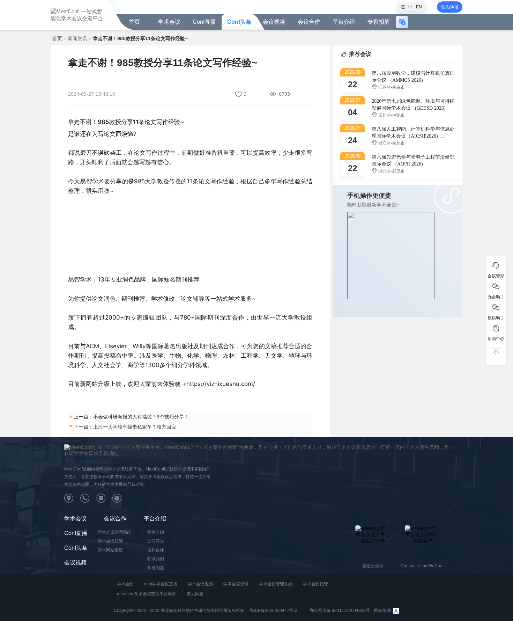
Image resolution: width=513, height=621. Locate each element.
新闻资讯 (77, 38)
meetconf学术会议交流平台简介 (146, 593)
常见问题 (155, 567)
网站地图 (382, 610)
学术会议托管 (110, 541)
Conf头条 (239, 22)
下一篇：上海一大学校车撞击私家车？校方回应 (125, 427)
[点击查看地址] (72, 500)
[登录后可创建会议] (402, 22)
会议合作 (115, 518)
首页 (134, 22)
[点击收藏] (239, 94)
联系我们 (155, 558)
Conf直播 (204, 22)
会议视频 (274, 22)
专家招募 (378, 22)
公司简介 (155, 541)
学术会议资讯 (235, 584)
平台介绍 (155, 518)
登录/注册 (450, 7)
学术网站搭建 (110, 550)
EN (419, 7)
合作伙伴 (155, 550)
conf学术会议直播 (160, 584)
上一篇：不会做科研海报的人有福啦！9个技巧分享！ (131, 416)
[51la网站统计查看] (396, 610)
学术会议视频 (200, 584)
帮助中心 (496, 338)
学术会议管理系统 (114, 532)
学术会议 (169, 22)
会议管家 (496, 275)
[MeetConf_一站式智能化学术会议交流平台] (78, 14)
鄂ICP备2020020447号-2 (273, 610)
